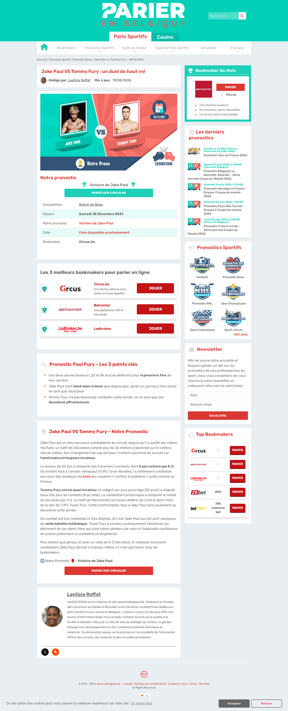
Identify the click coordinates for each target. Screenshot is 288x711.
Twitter (193, 683)
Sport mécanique (202, 330)
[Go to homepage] (44, 48)
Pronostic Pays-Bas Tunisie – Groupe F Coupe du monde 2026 (224, 209)
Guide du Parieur (134, 48)
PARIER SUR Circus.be (109, 193)
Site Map (204, 683)
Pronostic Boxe (233, 277)
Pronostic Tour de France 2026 (225, 155)
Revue (230, 94)
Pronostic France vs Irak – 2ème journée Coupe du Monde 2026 (214, 230)
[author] (43, 80)
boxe (87, 476)
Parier (230, 87)
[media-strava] (55, 652)
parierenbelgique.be (109, 683)
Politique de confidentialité (151, 683)
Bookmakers (66, 48)
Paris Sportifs (130, 36)
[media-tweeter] (45, 652)
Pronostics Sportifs (99, 48)
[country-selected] (142, 695)
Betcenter (102, 305)
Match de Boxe (91, 205)
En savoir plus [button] (141, 703)
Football (202, 277)
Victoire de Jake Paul (96, 223)
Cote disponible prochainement (104, 232)
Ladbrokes (102, 329)
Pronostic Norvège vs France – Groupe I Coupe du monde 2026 (225, 192)
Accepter (234, 703)
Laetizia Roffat (84, 594)
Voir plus (241, 334)
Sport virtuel (233, 330)
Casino (165, 37)
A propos (237, 48)
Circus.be (101, 284)
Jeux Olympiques (233, 303)
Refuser (266, 703)
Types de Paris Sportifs (172, 48)
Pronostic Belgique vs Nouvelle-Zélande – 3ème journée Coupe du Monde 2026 (214, 174)
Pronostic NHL (202, 303)
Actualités (208, 48)
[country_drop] (147, 695)
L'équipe (128, 683)
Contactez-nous (177, 683)
